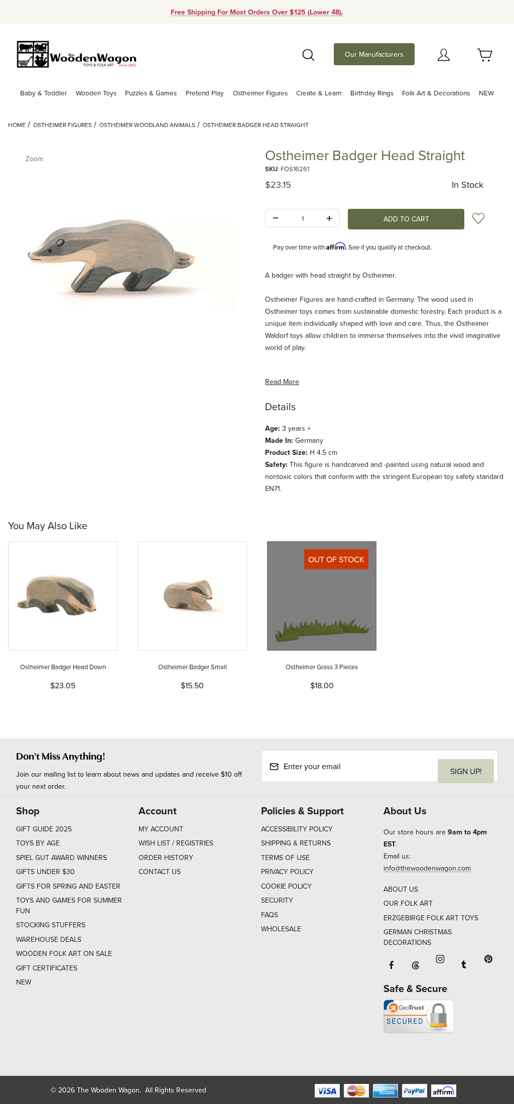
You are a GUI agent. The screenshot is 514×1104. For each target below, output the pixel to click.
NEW (23, 982)
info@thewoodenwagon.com (427, 868)
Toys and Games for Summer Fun (69, 905)
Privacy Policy (287, 872)
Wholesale (281, 929)
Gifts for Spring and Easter (68, 886)
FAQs (269, 915)
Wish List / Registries (176, 843)
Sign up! (466, 771)
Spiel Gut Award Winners (61, 857)
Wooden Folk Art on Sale (64, 953)
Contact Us (160, 872)
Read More (282, 382)
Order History (166, 857)
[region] (128, 402)
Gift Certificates (46, 968)
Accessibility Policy (297, 829)
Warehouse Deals (48, 939)
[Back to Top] (483, 1041)
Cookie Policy (286, 886)
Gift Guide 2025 (44, 829)
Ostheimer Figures (62, 124)
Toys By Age (38, 843)
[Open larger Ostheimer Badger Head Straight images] (128, 262)
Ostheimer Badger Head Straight (256, 124)
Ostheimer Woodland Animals (147, 124)
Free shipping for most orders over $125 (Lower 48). (257, 12)
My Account (161, 829)
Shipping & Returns (296, 843)
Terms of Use (285, 857)
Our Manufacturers (374, 54)
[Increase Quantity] (329, 218)
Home (17, 124)
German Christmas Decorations (417, 937)
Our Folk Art (408, 903)
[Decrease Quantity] (276, 218)
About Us (400, 889)
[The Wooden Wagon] (76, 53)
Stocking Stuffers (50, 925)
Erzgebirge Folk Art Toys (430, 918)
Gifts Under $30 (45, 872)
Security (277, 900)
